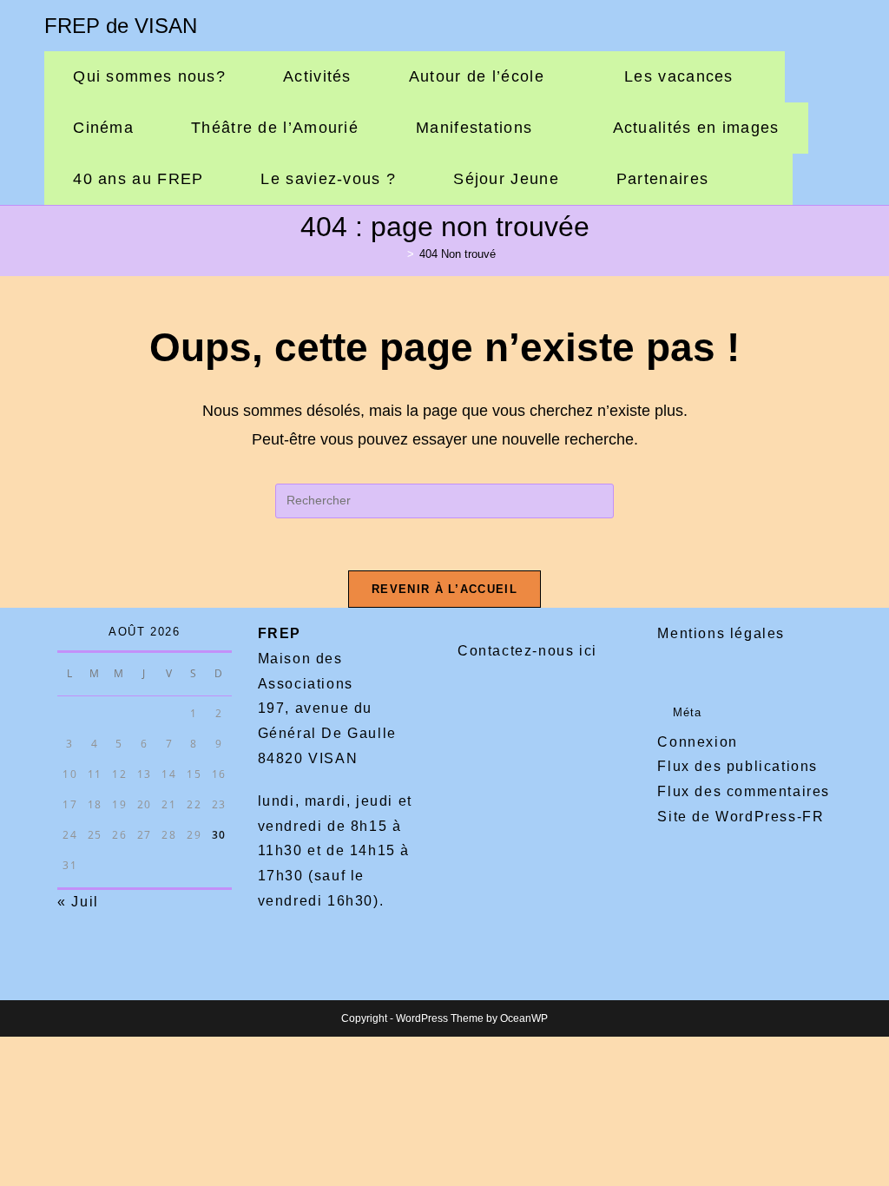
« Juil (78, 901)
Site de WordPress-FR (740, 816)
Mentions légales (721, 633)
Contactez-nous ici (527, 650)
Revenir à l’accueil (444, 589)
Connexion (697, 742)
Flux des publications (737, 766)
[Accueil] (397, 253)
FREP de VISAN (120, 25)
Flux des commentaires (743, 791)
